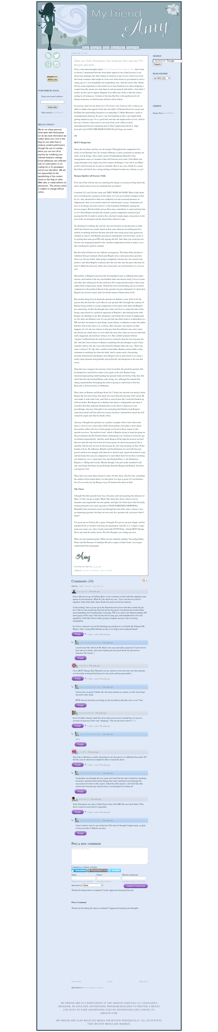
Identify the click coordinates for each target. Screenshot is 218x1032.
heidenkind (84, 798)
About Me (96, 48)
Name (73, 874)
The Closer (106, 570)
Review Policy (117, 48)
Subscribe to (77, 885)
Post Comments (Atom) (93, 987)
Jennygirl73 (82, 591)
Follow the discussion (145, 580)
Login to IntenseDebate (79, 870)
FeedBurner (58, 112)
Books (86, 570)
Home (86, 48)
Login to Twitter (114, 870)
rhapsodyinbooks (86, 712)
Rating (88, 586)
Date (81, 585)
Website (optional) (130, 874)
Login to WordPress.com (97, 870)
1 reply (89, 634)
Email (99, 874)
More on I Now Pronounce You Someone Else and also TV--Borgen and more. (109, 63)
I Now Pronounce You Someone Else (119, 69)
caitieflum (83, 665)
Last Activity (98, 586)
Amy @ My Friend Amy (90, 642)
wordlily (82, 751)
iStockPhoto (168, 112)
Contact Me (132, 48)
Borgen (95, 570)
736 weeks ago (94, 591)
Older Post (143, 981)
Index (106, 48)
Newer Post (76, 981)
